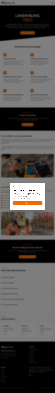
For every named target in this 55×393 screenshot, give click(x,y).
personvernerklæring (25, 198)
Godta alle (27, 203)
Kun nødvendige (27, 207)
